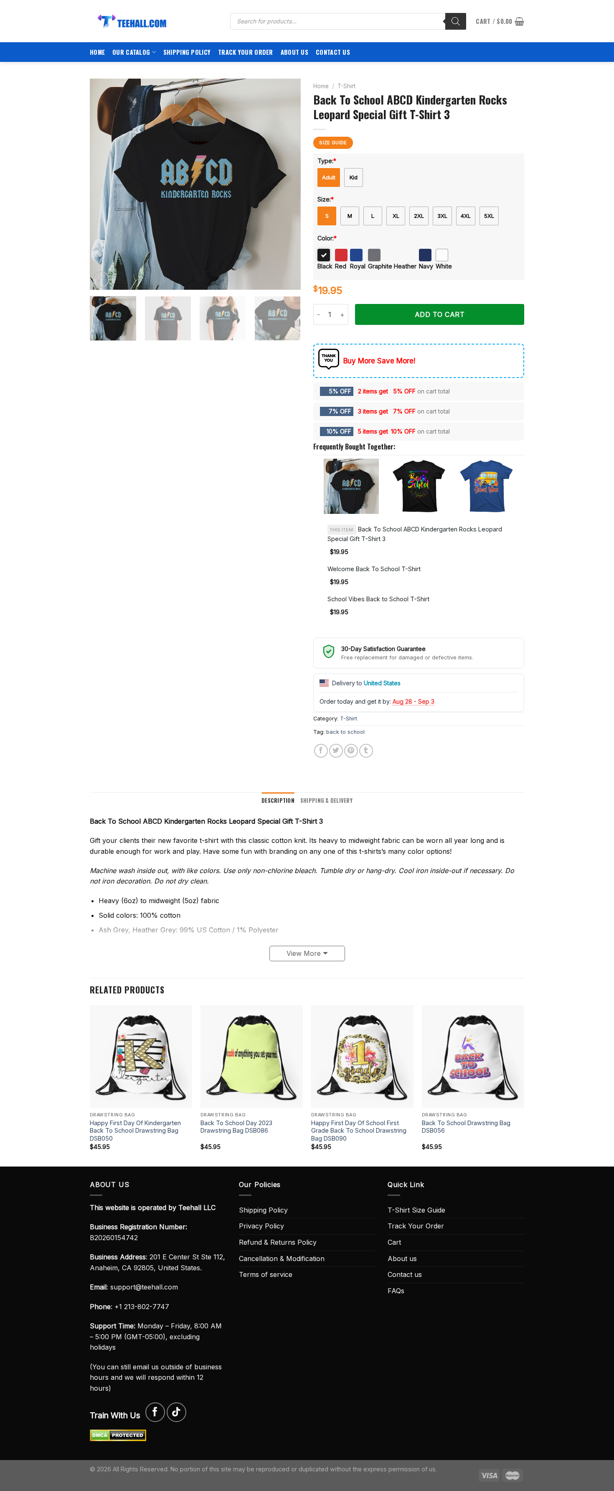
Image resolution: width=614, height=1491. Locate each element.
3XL (442, 215)
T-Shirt (346, 86)
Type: (326, 160)
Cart (394, 1242)
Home (97, 52)
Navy (426, 266)
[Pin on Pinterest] (351, 751)
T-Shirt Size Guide (416, 1210)
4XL (466, 215)
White (444, 266)
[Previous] (104, 184)
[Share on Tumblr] (366, 751)
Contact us (333, 52)
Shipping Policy (187, 52)
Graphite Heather (392, 266)
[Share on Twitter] (336, 751)
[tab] (277, 800)
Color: (327, 238)
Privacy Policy (261, 1226)
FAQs (396, 1291)
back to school (345, 732)
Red (340, 266)
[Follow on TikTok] (176, 1412)
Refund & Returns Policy (278, 1242)
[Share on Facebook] (321, 751)
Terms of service (265, 1274)
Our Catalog (131, 52)
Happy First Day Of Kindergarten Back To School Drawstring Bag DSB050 (135, 1130)
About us (294, 52)
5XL (489, 215)
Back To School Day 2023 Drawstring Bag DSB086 (236, 1126)
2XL (419, 215)
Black (324, 266)
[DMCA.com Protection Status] (118, 1435)
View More (304, 953)
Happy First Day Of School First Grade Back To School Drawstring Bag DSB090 (358, 1130)
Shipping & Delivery (326, 800)
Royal (357, 266)
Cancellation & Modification (282, 1258)
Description (277, 800)
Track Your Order (245, 52)
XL (396, 215)
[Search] (455, 21)
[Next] (286, 184)
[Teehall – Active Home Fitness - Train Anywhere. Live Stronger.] (154, 21)
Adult (328, 177)
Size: (325, 199)
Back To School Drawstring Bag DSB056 (466, 1126)
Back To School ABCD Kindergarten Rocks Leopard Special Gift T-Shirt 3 (414, 534)
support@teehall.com (144, 1287)
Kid (354, 177)
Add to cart (439, 314)
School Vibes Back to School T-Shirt (378, 599)
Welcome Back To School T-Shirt (374, 568)
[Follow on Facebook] (155, 1412)
